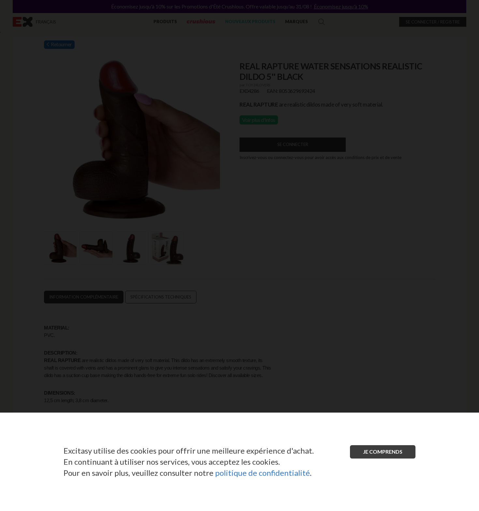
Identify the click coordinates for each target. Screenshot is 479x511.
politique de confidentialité (262, 472)
